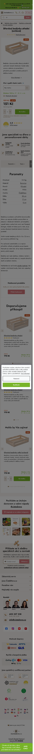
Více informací (25, 373)
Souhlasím (16, 385)
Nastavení (16, 379)
